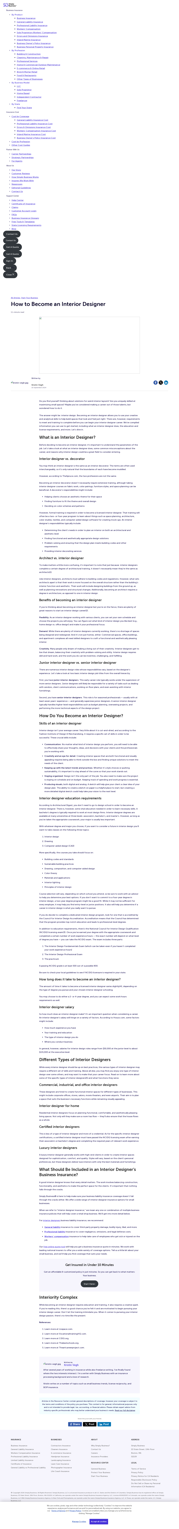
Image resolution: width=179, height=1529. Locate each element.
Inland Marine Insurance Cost (31, 134)
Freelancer (22, 100)
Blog (14, 229)
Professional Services (27, 61)
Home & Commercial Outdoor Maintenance (38, 65)
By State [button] (16, 104)
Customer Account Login (24, 211)
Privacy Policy (75, 1511)
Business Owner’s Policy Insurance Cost (36, 138)
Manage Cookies (79, 1522)
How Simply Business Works (25, 177)
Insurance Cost (12, 112)
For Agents (17, 161)
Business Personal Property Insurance (35, 47)
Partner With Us (12, 149)
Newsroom (17, 184)
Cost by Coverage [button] (20, 116)
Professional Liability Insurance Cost (35, 123)
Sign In (9, 261)
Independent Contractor (29, 97)
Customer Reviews (21, 173)
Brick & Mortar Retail (27, 72)
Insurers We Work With (23, 180)
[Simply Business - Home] (10, 5)
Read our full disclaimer (125, 1410)
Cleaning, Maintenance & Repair (32, 57)
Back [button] (9, 268)
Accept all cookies (99, 1522)
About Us (10, 166)
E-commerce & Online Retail (31, 68)
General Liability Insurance (30, 22)
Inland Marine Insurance (28, 40)
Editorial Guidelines (21, 187)
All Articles (15, 298)
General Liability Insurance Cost (32, 120)
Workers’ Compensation (28, 29)
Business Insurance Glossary (25, 218)
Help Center (18, 200)
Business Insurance (14, 10)
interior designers (51, 1220)
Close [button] (9, 274)
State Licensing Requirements (26, 225)
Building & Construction (29, 54)
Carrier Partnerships (21, 154)
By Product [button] (17, 14)
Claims (15, 207)
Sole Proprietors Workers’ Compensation (37, 32)
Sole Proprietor (24, 90)
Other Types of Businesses (30, 79)
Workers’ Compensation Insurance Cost (36, 131)
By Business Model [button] (20, 82)
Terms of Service (58, 1511)
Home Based (23, 93)
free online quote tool (54, 1246)
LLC (19, 86)
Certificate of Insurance (23, 204)
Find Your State (24, 107)
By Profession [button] (18, 50)
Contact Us (17, 191)
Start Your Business (29, 298)
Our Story (16, 170)
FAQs (14, 214)
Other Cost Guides (21, 145)
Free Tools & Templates (23, 221)
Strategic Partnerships (23, 157)
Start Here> (89, 1284)
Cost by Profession (21, 141)
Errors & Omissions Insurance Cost (34, 127)
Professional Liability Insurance (32, 25)
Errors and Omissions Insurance (32, 36)
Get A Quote (12, 247)
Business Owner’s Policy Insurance (33, 43)
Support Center (12, 196)
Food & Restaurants (26, 75)
